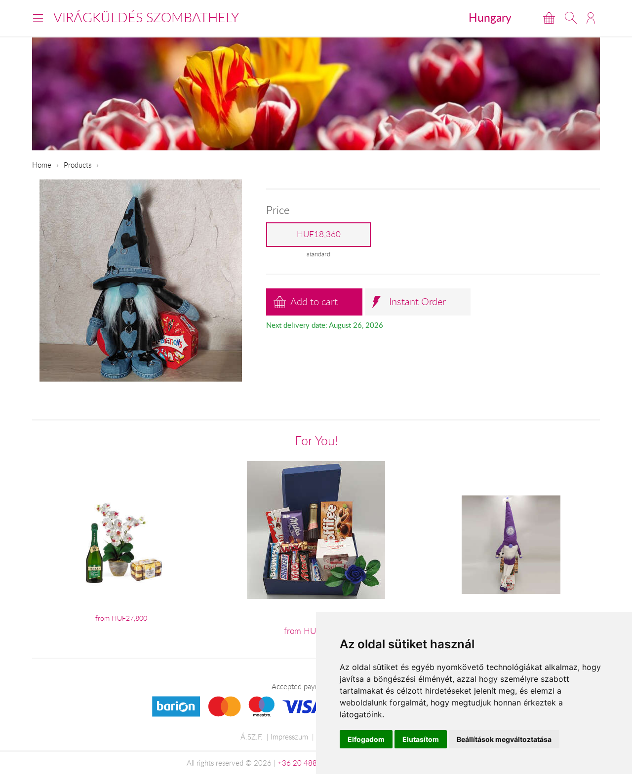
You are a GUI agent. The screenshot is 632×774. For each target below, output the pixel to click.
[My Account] (591, 18)
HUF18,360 (319, 234)
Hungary (490, 17)
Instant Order (417, 301)
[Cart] (549, 18)
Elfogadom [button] (366, 739)
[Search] (571, 18)
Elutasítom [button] (420, 739)
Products (77, 165)
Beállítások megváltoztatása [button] (504, 739)
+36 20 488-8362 (307, 763)
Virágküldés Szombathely (146, 17)
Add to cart (314, 301)
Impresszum (289, 736)
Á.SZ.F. (251, 736)
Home (41, 165)
